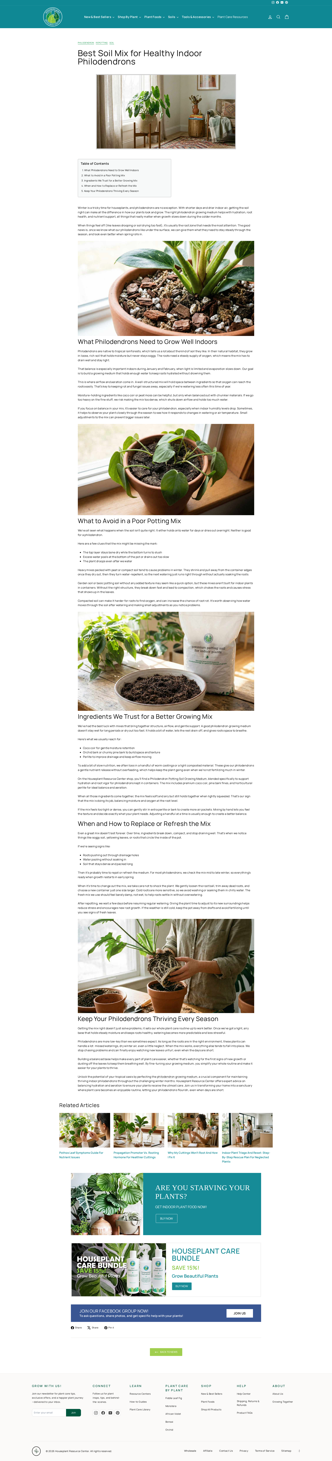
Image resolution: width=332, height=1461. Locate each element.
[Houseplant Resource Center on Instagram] (96, 1413)
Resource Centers (140, 1393)
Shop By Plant (128, 17)
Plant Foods (153, 17)
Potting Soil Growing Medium (188, 779)
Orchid (169, 1429)
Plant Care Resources (233, 17)
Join (73, 1412)
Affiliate (208, 1450)
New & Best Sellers (98, 17)
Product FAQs (245, 1412)
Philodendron (86, 42)
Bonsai (169, 1421)
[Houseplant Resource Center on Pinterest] (117, 1413)
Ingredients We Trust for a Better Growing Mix (110, 180)
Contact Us (226, 1450)
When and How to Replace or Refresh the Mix (110, 185)
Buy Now (166, 1218)
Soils (172, 17)
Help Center (244, 1393)
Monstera (170, 1406)
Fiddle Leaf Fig (173, 1398)
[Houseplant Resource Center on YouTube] (110, 1413)
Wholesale (190, 1450)
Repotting (102, 42)
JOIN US (240, 1313)
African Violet (173, 1413)
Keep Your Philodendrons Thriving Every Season (111, 190)
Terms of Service (264, 1450)
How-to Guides (138, 1401)
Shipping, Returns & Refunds (248, 1403)
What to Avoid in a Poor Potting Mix (104, 175)
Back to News (168, 1352)
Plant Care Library (140, 1409)
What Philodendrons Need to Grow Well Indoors (111, 170)
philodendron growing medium (177, 1077)
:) (299, 1450)
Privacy (244, 1450)
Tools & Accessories (196, 17)
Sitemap (286, 1450)
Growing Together (283, 1401)
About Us (278, 1393)
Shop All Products (211, 1409)
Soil (111, 42)
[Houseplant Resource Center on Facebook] (103, 1413)
